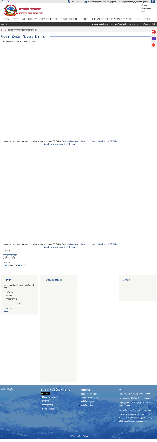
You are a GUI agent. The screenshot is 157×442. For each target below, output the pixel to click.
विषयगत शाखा (116, 19)
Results (6, 311)
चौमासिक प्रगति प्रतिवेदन (90, 398)
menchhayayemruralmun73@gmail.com (135, 418)
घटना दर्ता (45, 401)
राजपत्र (147, 19)
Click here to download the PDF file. (59, 144)
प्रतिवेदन (84, 19)
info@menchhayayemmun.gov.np (132, 421)
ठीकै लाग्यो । (10, 296)
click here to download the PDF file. (102, 141)
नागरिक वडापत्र (48, 409)
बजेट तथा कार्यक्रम (10, 255)
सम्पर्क (137, 19)
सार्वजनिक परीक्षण (87, 405)
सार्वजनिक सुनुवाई (87, 401)
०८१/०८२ (6, 262)
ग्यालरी (128, 19)
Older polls (8, 309)
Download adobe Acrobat (73, 141)
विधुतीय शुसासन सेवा (69, 19)
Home (3, 30)
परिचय (15, 19)
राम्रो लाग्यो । (10, 292)
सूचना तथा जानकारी (100, 19)
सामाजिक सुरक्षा (47, 405)
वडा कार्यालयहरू (28, 19)
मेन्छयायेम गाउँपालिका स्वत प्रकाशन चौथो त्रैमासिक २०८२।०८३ (110, 24)
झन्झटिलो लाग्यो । (11, 299)
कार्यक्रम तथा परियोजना (47, 19)
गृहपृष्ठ (6, 19)
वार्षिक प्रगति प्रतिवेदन (89, 394)
